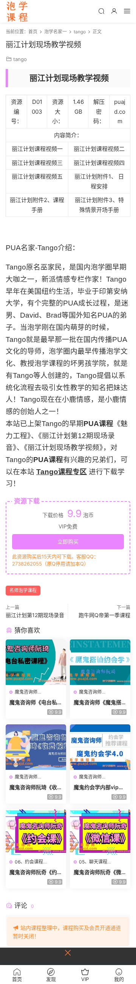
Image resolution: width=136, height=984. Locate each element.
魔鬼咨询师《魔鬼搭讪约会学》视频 (100, 702)
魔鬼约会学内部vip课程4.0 (99, 787)
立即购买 (68, 541)
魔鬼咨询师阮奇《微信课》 (100, 872)
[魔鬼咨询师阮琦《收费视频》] (36, 747)
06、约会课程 (29, 862)
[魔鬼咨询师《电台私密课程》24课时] (36, 662)
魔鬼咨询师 (26, 692)
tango (20, 59)
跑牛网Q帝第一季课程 (104, 615)
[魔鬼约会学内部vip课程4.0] (100, 747)
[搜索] (101, 10)
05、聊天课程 (93, 862)
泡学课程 (17, 11)
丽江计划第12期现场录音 (35, 615)
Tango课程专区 (61, 472)
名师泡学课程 (23, 590)
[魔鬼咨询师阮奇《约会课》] (36, 832)
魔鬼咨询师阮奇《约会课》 (35, 872)
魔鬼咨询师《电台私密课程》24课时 (35, 702)
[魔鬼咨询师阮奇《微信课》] (100, 832)
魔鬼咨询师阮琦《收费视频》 (35, 787)
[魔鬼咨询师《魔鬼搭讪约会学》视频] (100, 662)
